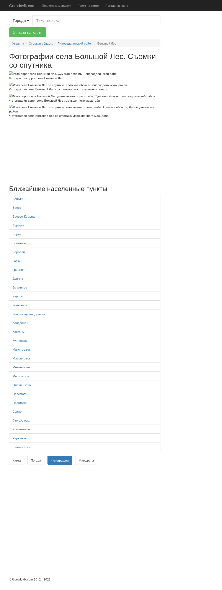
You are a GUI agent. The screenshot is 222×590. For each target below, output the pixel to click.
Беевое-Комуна (24, 216)
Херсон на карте (27, 32)
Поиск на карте (88, 5)
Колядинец (20, 323)
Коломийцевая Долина (29, 314)
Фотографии (60, 460)
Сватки (17, 411)
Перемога (20, 393)
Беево (17, 207)
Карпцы (18, 296)
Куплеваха (20, 340)
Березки (18, 225)
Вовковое (19, 243)
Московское (21, 376)
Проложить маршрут (56, 5)
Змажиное (20, 287)
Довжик (18, 278)
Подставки (20, 402)
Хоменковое (21, 429)
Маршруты (86, 460)
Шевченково (21, 447)
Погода (36, 460)
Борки (17, 234)
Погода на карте (117, 5)
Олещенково (22, 385)
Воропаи (19, 252)
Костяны (18, 331)
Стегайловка (21, 420)
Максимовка (21, 349)
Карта (17, 460)
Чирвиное (19, 438)
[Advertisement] (84, 150)
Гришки (18, 269)
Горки (17, 260)
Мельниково (21, 367)
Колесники (20, 305)
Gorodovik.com (22, 5)
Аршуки (18, 198)
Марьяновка (21, 358)
